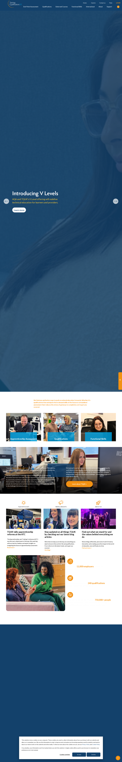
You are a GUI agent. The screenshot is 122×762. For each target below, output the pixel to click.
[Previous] (6, 201)
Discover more (20, 215)
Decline (93, 754)
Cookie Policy (96, 744)
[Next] (115, 201)
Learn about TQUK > (79, 484)
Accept (79, 754)
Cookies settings (65, 754)
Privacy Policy (86, 744)
